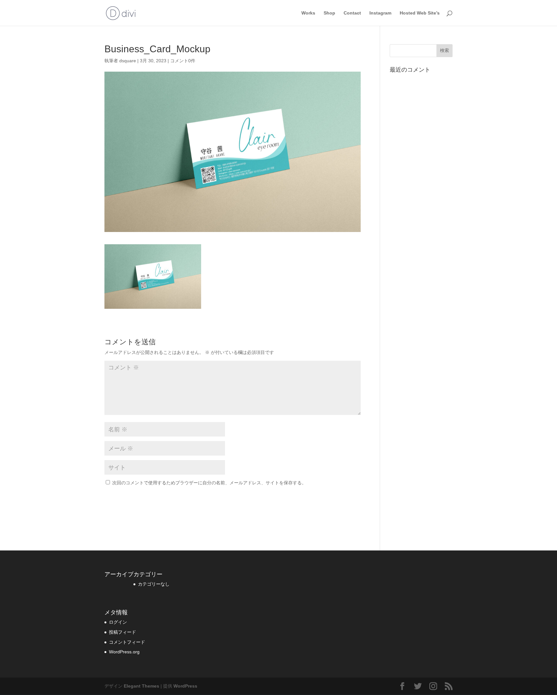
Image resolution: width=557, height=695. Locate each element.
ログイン (118, 622)
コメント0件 (182, 60)
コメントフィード (127, 642)
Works (308, 13)
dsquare (127, 60)
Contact (352, 13)
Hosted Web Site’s (420, 13)
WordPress (185, 686)
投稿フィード (122, 632)
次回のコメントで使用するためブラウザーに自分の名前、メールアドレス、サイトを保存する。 (209, 482)
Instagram (380, 13)
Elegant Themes (141, 686)
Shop (329, 13)
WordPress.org (124, 651)
